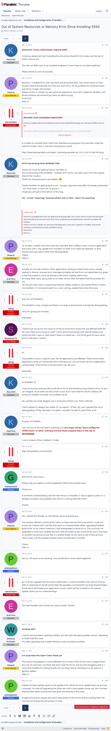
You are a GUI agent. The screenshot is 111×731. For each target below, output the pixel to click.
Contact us (67, 728)
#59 (106, 651)
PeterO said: (28, 212)
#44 (106, 159)
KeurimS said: (29, 113)
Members (36, 11)
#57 (106, 601)
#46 (106, 264)
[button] (28, 10)
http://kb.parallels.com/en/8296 (37, 451)
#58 (106, 624)
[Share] (102, 45)
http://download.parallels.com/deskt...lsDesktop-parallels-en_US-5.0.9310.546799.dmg (63, 152)
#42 (106, 78)
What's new (20, 11)
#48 (106, 324)
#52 (106, 446)
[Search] (107, 10)
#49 (106, 348)
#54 (106, 511)
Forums (7, 11)
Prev (6, 38)
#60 (106, 680)
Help (103, 728)
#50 (106, 377)
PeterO (6, 31)
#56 (106, 577)
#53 (106, 472)
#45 (106, 241)
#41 (106, 45)
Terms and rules (80, 728)
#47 (106, 294)
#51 (106, 417)
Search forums (18, 15)
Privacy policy (93, 728)
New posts (5, 15)
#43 (106, 108)
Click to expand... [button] (65, 135)
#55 (106, 553)
